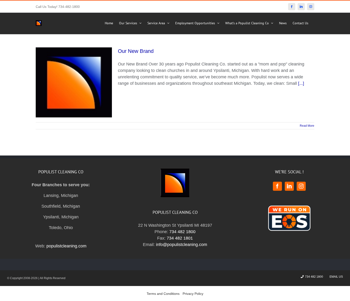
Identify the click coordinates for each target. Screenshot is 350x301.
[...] (301, 83)
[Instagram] (301, 186)
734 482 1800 (182, 231)
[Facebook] (277, 186)
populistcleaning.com (66, 246)
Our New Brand (136, 51)
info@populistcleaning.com (181, 244)
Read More (307, 125)
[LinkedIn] (289, 186)
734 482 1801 (180, 238)
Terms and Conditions (163, 294)
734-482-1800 (69, 7)
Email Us (335, 276)
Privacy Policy (193, 294)
